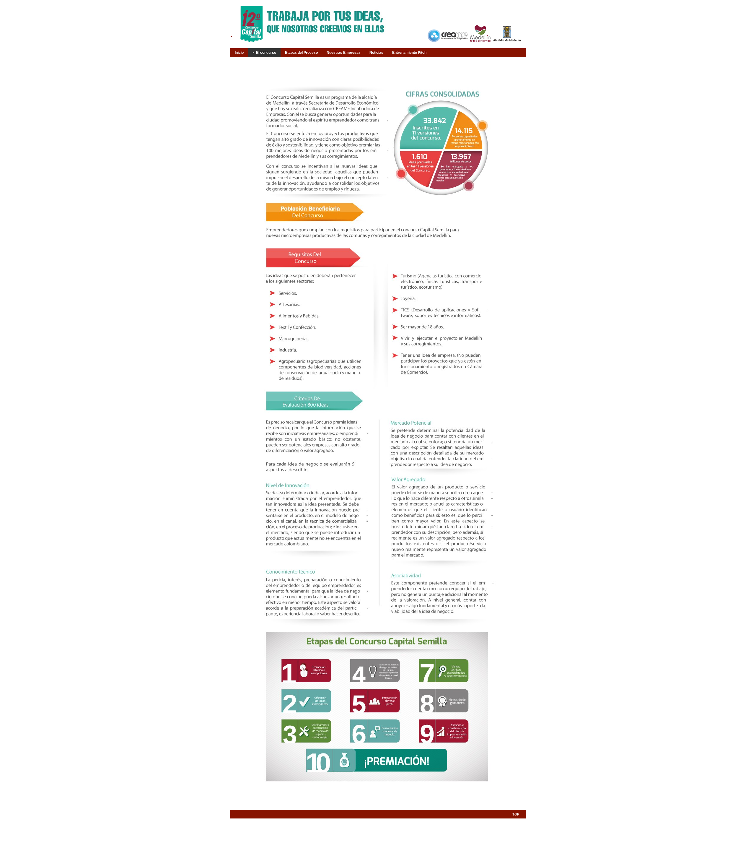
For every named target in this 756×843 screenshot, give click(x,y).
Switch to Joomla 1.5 (13, 15)
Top (515, 814)
